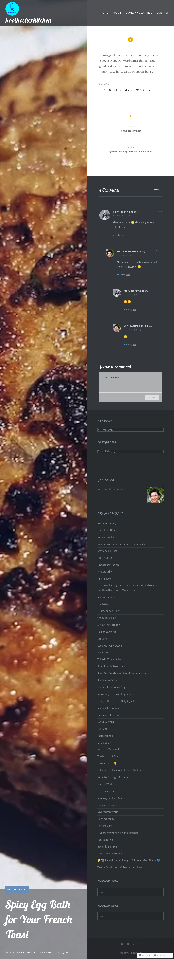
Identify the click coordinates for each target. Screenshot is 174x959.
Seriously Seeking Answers (112, 798)
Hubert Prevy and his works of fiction (118, 832)
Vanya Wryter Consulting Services (116, 694)
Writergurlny (105, 571)
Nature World (105, 784)
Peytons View (104, 825)
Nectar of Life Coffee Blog (111, 687)
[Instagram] (139, 944)
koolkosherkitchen (28, 20)
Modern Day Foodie (108, 564)
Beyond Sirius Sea (107, 846)
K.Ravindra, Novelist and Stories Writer (119, 770)
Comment (152, 397)
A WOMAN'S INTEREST (110, 853)
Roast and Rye (105, 839)
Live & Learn (104, 742)
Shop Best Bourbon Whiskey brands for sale (121, 673)
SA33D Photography (108, 624)
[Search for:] (130, 891)
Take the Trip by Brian (109, 659)
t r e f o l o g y (104, 604)
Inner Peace (104, 578)
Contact (163, 12)
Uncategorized (17, 889)
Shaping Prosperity (108, 708)
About (117, 12)
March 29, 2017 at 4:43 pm (133, 295)
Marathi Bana (105, 735)
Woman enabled (106, 537)
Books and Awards (139, 12)
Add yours (155, 189)
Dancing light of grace (109, 715)
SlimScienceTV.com (107, 680)
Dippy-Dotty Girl (123, 212)
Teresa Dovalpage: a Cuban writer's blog (119, 867)
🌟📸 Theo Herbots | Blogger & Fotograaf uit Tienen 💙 (128, 860)
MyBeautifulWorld (107, 812)
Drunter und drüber (108, 611)
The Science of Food (108, 756)
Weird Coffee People (108, 749)
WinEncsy (102, 652)
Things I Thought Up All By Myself (116, 701)
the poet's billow (106, 617)
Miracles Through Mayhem (112, 777)
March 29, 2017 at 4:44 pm (134, 330)
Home (104, 12)
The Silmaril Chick (107, 530)
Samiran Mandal (106, 597)
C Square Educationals (109, 805)
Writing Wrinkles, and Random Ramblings (121, 544)
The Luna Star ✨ (107, 763)
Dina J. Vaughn (105, 791)
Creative (102, 638)
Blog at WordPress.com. (130, 953)
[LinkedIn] (127, 944)
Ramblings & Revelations (111, 666)
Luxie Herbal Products (109, 645)
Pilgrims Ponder (106, 818)
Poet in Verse (104, 557)
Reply (160, 211)
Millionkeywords (106, 631)
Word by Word (105, 721)
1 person (123, 235)
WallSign (102, 728)
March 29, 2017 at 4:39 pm (123, 216)
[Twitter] (133, 944)
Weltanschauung (107, 523)
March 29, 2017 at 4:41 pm (126, 255)
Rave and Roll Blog (107, 550)
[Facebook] (122, 944)
